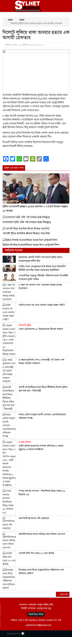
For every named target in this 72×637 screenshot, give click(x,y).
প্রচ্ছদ (10, 20)
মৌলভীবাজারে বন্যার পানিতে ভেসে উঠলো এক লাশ (42, 534)
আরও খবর (63, 594)
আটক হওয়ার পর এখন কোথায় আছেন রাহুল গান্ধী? (42, 305)
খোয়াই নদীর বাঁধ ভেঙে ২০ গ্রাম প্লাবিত (36, 553)
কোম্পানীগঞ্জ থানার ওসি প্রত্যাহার (34, 518)
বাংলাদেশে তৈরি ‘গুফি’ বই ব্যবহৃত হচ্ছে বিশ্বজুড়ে (27, 222)
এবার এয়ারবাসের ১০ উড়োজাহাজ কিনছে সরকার (41, 327)
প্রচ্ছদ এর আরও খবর (13, 167)
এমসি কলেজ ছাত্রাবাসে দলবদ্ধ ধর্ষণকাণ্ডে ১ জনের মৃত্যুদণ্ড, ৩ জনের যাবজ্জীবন (41, 445)
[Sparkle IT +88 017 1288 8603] (43, 633)
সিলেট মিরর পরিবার (36, 614)
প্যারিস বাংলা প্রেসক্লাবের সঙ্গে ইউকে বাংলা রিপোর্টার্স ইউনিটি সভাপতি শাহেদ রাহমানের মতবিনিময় (42, 268)
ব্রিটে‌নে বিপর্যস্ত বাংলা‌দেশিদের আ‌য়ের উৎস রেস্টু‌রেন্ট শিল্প (31, 245)
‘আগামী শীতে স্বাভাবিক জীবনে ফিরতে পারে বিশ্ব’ (26, 233)
